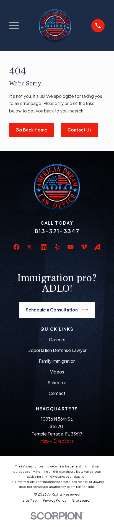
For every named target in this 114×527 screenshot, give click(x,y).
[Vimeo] (84, 247)
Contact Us (80, 129)
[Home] (55, 25)
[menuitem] (29, 500)
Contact (57, 393)
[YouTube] (70, 247)
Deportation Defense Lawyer (57, 350)
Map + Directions (57, 440)
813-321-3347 (57, 231)
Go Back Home (31, 129)
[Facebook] (16, 247)
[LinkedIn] (43, 247)
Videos (57, 371)
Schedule (57, 382)
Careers (57, 339)
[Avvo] (97, 247)
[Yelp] (57, 247)
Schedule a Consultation (52, 309)
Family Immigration (57, 361)
